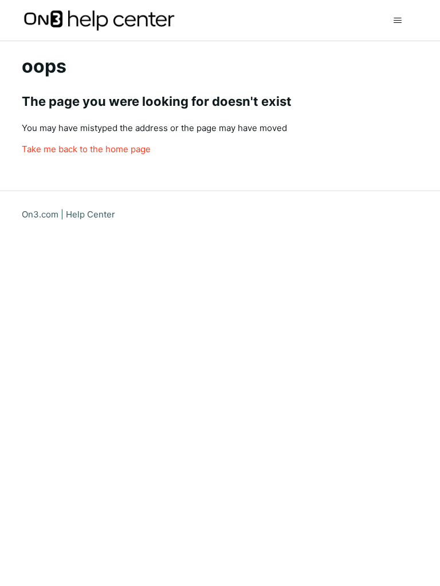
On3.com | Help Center (68, 214)
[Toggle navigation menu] (398, 20)
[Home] (98, 20)
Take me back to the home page (86, 149)
